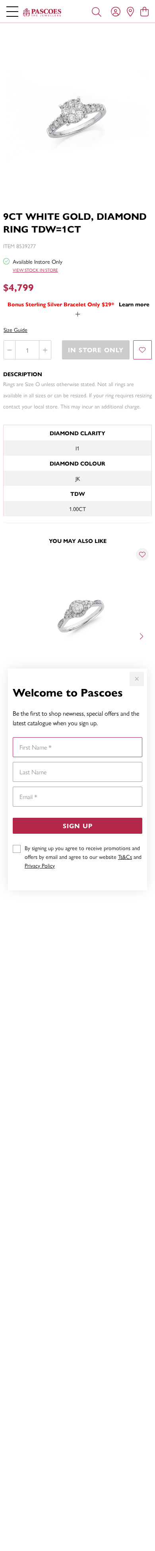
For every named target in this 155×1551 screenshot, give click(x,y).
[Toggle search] (96, 11)
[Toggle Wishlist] (142, 554)
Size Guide (15, 329)
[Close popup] (137, 679)
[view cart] (144, 11)
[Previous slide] (12, 635)
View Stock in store (35, 270)
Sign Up (78, 825)
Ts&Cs (125, 856)
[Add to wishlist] (142, 349)
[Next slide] (142, 635)
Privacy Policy (40, 865)
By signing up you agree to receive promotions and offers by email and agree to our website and (83, 856)
